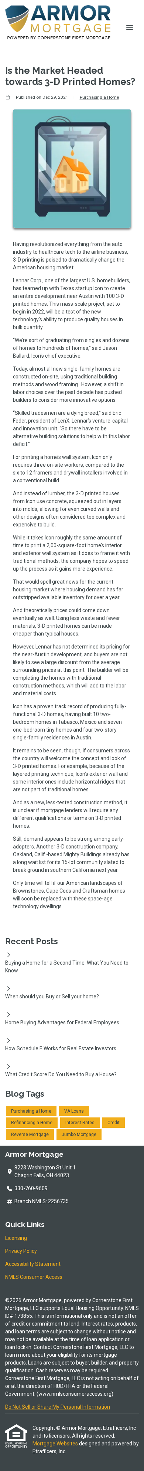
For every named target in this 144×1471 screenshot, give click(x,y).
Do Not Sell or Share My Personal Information (57, 1407)
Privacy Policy (21, 1251)
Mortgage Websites (55, 1444)
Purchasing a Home (99, 97)
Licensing (16, 1238)
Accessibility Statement (33, 1264)
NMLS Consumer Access (33, 1277)
